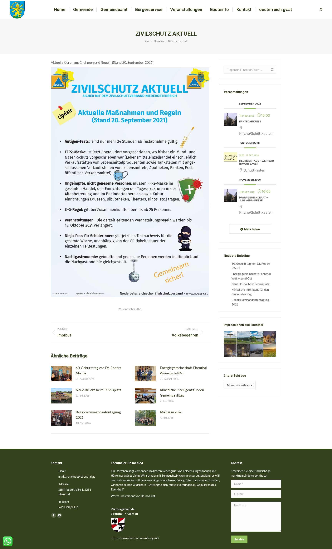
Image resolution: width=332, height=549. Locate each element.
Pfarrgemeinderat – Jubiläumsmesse (253, 199)
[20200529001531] (256, 337)
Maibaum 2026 (171, 412)
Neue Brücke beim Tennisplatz (98, 390)
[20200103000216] (243, 350)
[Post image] (61, 373)
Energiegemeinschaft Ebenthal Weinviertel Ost (183, 370)
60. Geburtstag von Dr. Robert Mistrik (98, 370)
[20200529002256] (230, 337)
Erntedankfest (250, 121)
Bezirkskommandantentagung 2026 (98, 414)
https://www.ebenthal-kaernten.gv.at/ (135, 538)
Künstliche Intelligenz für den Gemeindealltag (182, 392)
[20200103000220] (269, 337)
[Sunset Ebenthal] (269, 350)
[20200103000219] (230, 350)
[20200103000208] (256, 350)
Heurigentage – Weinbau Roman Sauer (256, 162)
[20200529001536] (243, 337)
